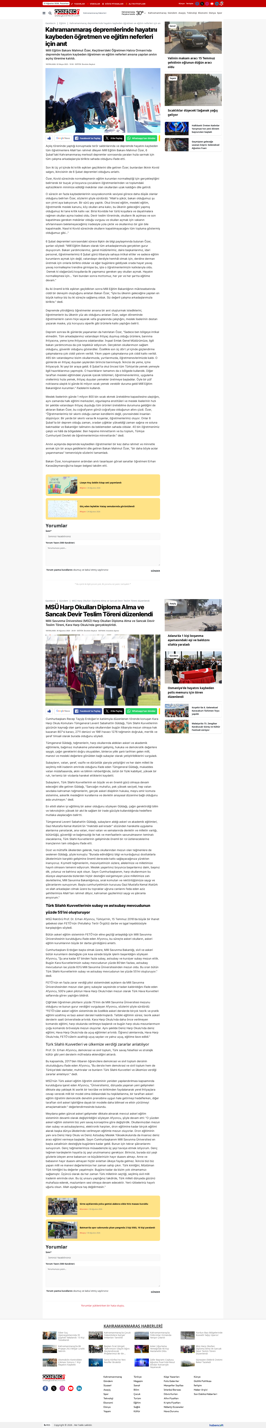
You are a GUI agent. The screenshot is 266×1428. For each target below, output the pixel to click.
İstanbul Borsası (172, 1389)
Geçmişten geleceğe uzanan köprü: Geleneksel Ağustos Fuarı (205, 145)
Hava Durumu (171, 1411)
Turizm (137, 1398)
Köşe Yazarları (172, 1376)
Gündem (63, 600)
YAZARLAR (79, 4)
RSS (48, 1425)
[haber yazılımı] (216, 1425)
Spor (106, 1394)
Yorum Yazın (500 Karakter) (60, 542)
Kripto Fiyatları (172, 1402)
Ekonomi (108, 1402)
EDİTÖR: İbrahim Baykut (85, 64)
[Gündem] (193, 667)
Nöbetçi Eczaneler (174, 1406)
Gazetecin (50, 23)
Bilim (136, 1389)
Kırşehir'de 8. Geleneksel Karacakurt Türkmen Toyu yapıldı (205, 710)
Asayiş (107, 1389)
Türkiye (138, 1376)
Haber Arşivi (201, 1389)
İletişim (189, 3)
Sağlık (137, 1406)
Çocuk (137, 1394)
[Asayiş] (193, 615)
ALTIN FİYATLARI (137, 4)
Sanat (137, 1385)
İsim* (49, 530)
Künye (182, 3)
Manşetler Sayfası (173, 1385)
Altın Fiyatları (171, 1398)
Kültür (137, 1411)
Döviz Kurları (171, 1394)
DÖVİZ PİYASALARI (114, 4)
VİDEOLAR (95, 4)
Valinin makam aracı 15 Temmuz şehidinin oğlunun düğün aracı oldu (191, 62)
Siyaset (107, 1385)
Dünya (107, 1406)
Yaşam (107, 1411)
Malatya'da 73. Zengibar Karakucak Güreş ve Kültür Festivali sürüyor (206, 726)
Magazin (138, 1381)
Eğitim (62, 23)
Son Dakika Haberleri (205, 1394)
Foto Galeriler (171, 1381)
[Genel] (193, 37)
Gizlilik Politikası (203, 1381)
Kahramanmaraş (112, 1376)
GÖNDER (155, 570)
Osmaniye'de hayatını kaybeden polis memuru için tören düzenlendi (191, 692)
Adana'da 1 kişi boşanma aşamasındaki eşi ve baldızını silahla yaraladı (189, 640)
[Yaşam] (193, 89)
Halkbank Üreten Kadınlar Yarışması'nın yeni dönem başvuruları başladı (206, 128)
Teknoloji (108, 1398)
